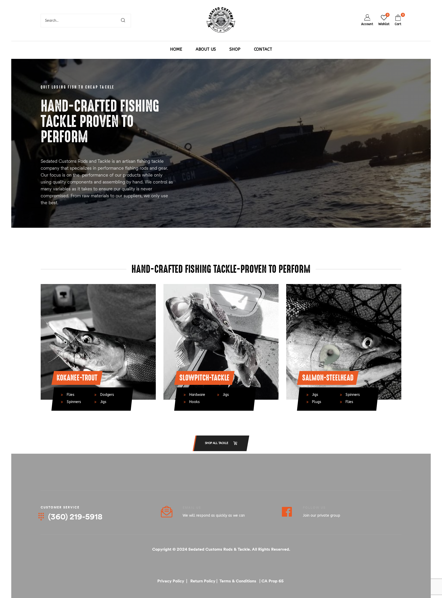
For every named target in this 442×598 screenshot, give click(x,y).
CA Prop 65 (273, 580)
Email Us (192, 507)
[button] (221, 443)
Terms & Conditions (237, 580)
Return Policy (202, 580)
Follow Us (314, 507)
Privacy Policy (171, 580)
